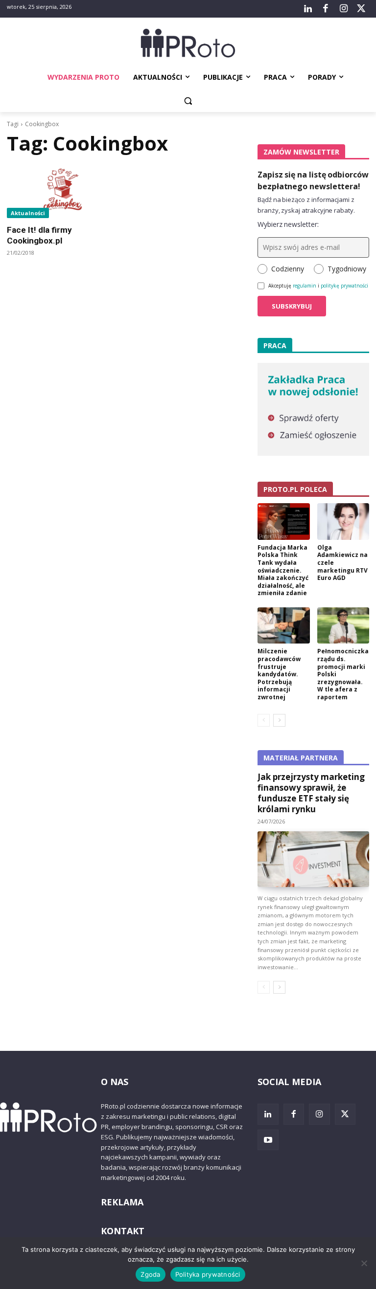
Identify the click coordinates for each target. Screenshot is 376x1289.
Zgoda (150, 1274)
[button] (188, 100)
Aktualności (28, 213)
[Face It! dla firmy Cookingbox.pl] (62, 190)
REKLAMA (122, 1202)
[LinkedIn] (308, 9)
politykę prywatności (344, 285)
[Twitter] (361, 9)
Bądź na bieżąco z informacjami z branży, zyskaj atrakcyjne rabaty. (306, 205)
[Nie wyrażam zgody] (364, 1263)
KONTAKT (122, 1231)
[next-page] (279, 720)
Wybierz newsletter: (288, 224)
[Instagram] (343, 9)
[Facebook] (325, 9)
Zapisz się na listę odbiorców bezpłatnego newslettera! (313, 180)
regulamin (304, 285)
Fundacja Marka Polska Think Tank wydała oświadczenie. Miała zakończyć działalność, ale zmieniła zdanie (283, 570)
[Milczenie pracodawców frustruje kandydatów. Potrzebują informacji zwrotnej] (284, 625)
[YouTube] (268, 1140)
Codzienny (287, 268)
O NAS (114, 1082)
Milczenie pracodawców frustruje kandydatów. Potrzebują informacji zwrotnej (279, 674)
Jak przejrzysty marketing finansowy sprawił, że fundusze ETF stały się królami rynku (311, 793)
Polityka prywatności (207, 1274)
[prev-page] (264, 720)
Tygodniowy (347, 268)
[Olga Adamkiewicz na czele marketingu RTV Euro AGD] (343, 521)
